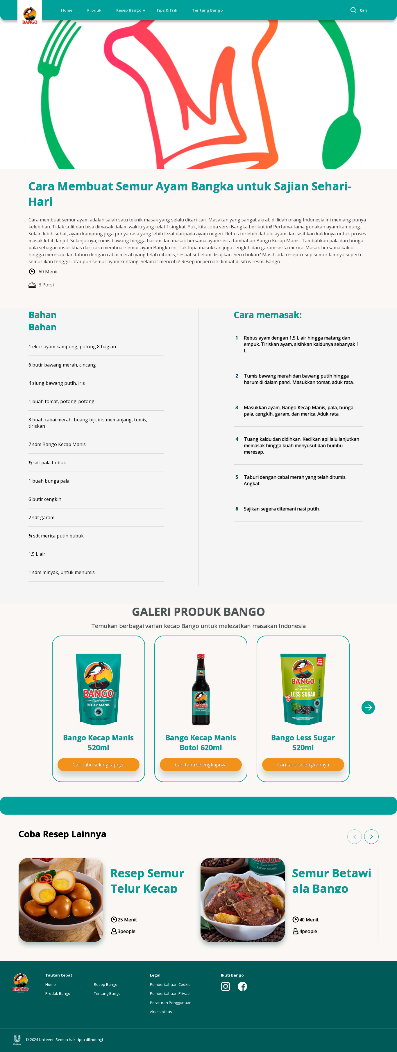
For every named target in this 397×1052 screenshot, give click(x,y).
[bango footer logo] (20, 982)
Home (66, 10)
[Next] (368, 707)
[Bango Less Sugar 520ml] (303, 690)
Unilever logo (18, 1040)
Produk (94, 10)
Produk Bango (57, 993)
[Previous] (33, 707)
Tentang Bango (207, 10)
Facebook (242, 986)
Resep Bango (129, 10)
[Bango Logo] (29, 16)
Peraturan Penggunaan (171, 1002)
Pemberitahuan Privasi (170, 993)
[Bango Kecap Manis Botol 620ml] (201, 690)
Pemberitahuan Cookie (170, 984)
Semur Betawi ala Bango (331, 880)
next (371, 836)
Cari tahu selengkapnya (98, 765)
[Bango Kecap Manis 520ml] (98, 690)
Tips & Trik (166, 10)
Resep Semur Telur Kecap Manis (147, 888)
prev (354, 836)
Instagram (225, 986)
